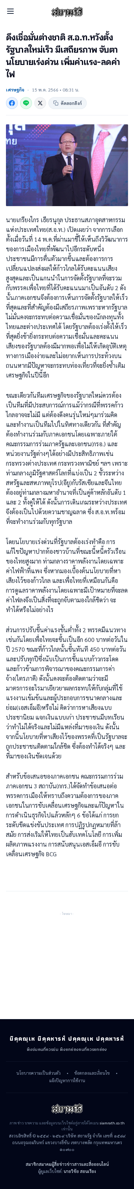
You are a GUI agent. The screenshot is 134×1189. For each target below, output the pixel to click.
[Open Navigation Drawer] (10, 11)
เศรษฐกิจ (15, 90)
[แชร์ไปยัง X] (40, 103)
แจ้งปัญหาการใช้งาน (67, 1080)
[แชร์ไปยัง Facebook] (12, 103)
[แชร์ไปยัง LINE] (26, 103)
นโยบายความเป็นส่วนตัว (38, 1073)
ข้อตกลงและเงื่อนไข (92, 1073)
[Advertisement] (67, 963)
